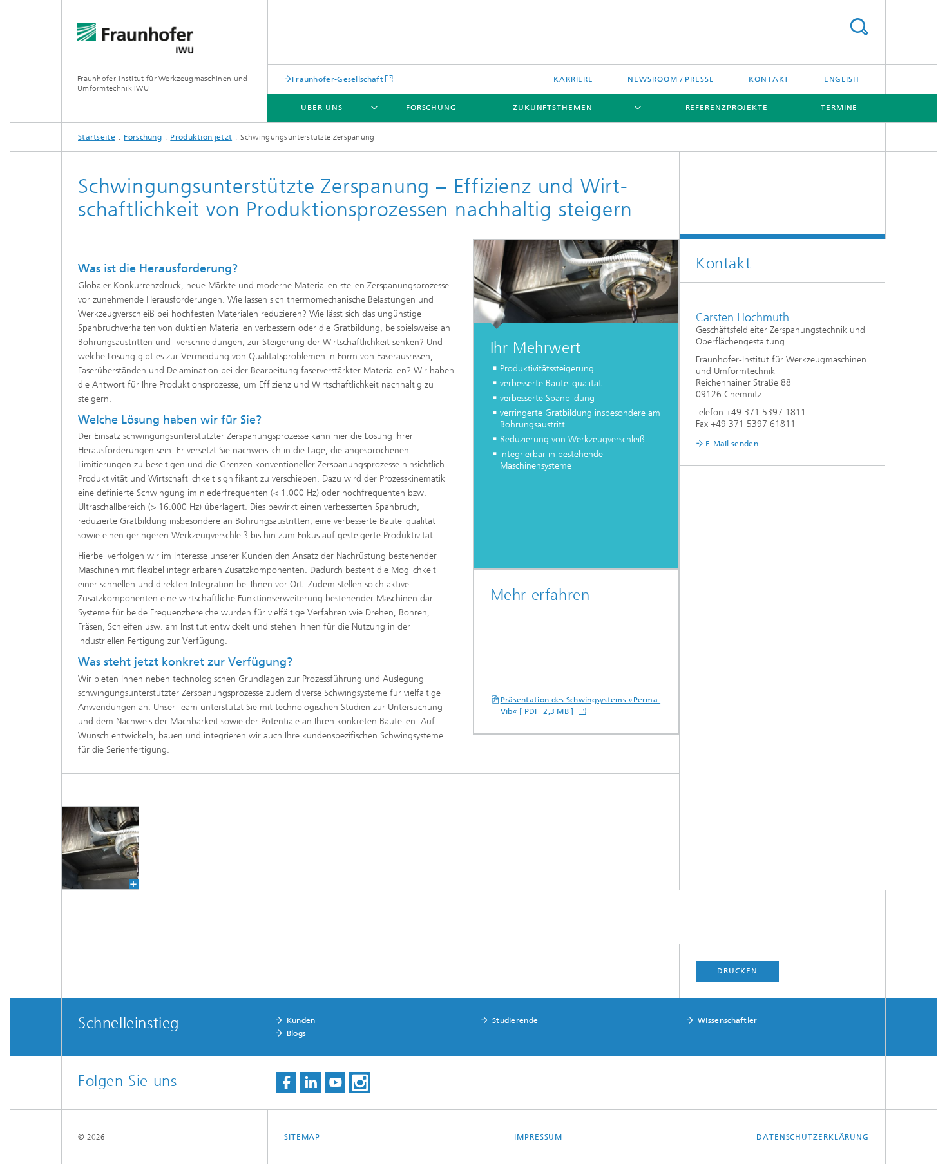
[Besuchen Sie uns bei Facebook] (286, 1082)
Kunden (301, 1020)
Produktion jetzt (201, 137)
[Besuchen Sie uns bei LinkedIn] (310, 1082)
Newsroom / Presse (670, 79)
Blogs (297, 1033)
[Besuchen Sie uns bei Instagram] (359, 1082)
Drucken (737, 970)
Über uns (321, 107)
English (841, 79)
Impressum (538, 1136)
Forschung (431, 107)
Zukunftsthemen (553, 107)
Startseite (96, 137)
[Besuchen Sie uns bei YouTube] (335, 1082)
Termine (839, 107)
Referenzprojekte (726, 107)
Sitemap (302, 1136)
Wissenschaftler (728, 1020)
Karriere (573, 79)
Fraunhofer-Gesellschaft (337, 79)
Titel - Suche (858, 26)
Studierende (515, 1020)
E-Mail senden (731, 443)
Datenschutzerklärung (812, 1136)
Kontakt (769, 79)
